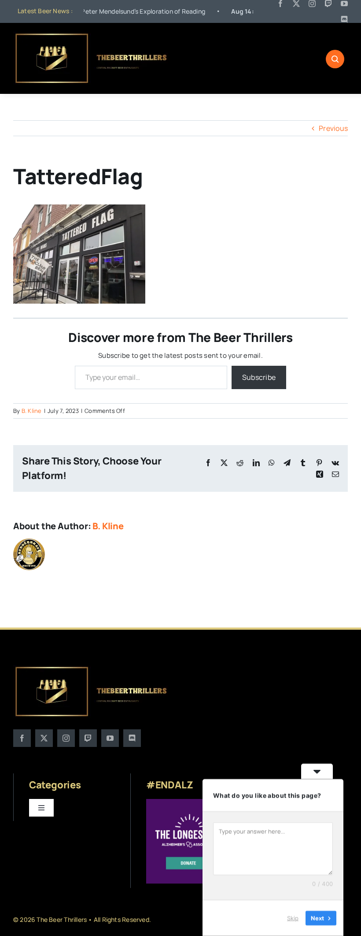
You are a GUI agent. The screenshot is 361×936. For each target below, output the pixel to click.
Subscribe (259, 377)
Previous (333, 128)
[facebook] (280, 3)
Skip (292, 917)
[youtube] (344, 3)
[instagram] (312, 3)
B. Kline (32, 411)
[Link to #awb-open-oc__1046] (335, 59)
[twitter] (296, 3)
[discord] (344, 19)
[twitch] (328, 3)
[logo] (91, 35)
